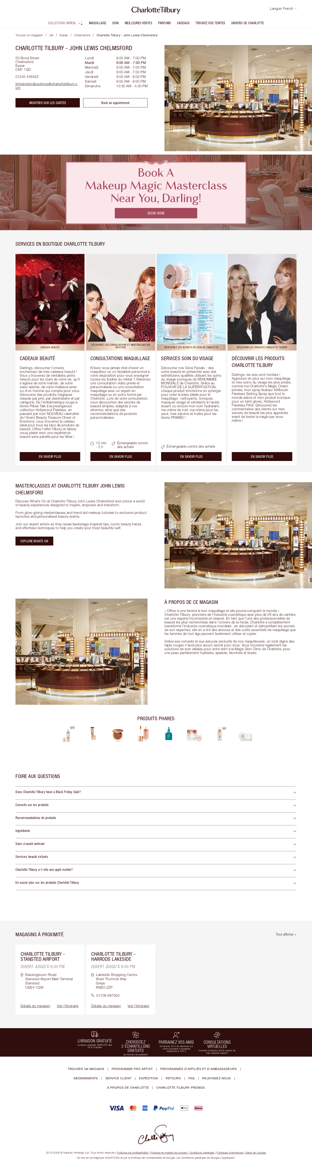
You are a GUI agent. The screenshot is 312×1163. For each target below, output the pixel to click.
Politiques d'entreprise (229, 1152)
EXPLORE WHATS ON (34, 541)
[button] (156, 793)
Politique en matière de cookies (168, 1152)
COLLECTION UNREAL (62, 23)
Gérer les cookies (255, 1152)
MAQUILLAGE (97, 23)
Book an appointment (115, 103)
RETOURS (173, 1078)
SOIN (115, 23)
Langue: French (281, 8)
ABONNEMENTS (85, 1078)
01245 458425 (27, 77)
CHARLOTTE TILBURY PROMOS (180, 1087)
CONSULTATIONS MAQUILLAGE (120, 358)
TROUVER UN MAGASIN (86, 1069)
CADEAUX (183, 23)
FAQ (191, 1078)
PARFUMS (164, 23)
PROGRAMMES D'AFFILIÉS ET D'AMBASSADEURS (198, 1069)
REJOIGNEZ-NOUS (216, 1078)
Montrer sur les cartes (47, 103)
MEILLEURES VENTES (138, 23)
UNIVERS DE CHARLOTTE (247, 23)
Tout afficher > (286, 934)
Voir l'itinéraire (68, 1006)
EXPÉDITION (148, 1078)
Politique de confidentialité (132, 1152)
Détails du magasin (35, 1006)
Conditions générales (202, 1152)
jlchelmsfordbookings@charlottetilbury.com (46, 86)
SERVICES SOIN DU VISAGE (187, 358)
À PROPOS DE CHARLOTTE (128, 1087)
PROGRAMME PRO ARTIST (132, 1069)
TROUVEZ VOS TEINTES (210, 23)
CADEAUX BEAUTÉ (37, 358)
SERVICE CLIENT (118, 1078)
